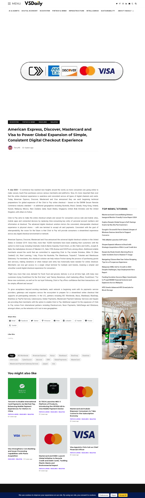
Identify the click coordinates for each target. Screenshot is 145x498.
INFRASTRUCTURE (76, 11)
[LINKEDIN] (126, 3)
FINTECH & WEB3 (59, 11)
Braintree (86, 356)
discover (39, 360)
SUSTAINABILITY (108, 11)
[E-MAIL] (129, 3)
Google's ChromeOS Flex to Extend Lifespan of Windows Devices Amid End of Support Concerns (119, 232)
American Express (39, 356)
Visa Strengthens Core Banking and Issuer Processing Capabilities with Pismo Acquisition (22, 435)
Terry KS (17, 148)
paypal (45, 364)
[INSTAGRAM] (123, 3)
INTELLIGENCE (92, 11)
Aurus (52, 356)
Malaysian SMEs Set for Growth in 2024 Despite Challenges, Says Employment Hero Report (118, 269)
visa (53, 364)
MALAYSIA (54, 122)
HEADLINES (43, 122)
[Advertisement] (53, 171)
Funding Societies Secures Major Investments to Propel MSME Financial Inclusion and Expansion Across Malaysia (119, 280)
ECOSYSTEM (45, 11)
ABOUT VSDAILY (125, 11)
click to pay (14, 360)
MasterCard (75, 360)
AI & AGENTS (14, 11)
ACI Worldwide (23, 356)
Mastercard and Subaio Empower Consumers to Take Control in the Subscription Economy (84, 392)
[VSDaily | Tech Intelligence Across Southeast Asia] (34, 4)
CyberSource (27, 360)
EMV (48, 360)
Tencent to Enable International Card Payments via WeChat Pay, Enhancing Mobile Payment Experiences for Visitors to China (22, 388)
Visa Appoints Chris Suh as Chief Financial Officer (84, 435)
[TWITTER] (116, 3)
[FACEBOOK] (119, 3)
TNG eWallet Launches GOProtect (114, 240)
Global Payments (60, 360)
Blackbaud (63, 356)
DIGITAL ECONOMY (30, 11)
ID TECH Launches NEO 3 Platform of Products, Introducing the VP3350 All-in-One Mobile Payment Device (53, 388)
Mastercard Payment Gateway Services (24, 364)
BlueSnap (74, 356)
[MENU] (9, 3)
